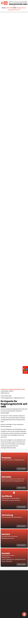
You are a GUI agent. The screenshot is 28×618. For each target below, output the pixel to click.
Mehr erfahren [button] (21, 468)
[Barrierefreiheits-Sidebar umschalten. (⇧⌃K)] (24, 614)
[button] (14, 6)
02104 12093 (9, 7)
